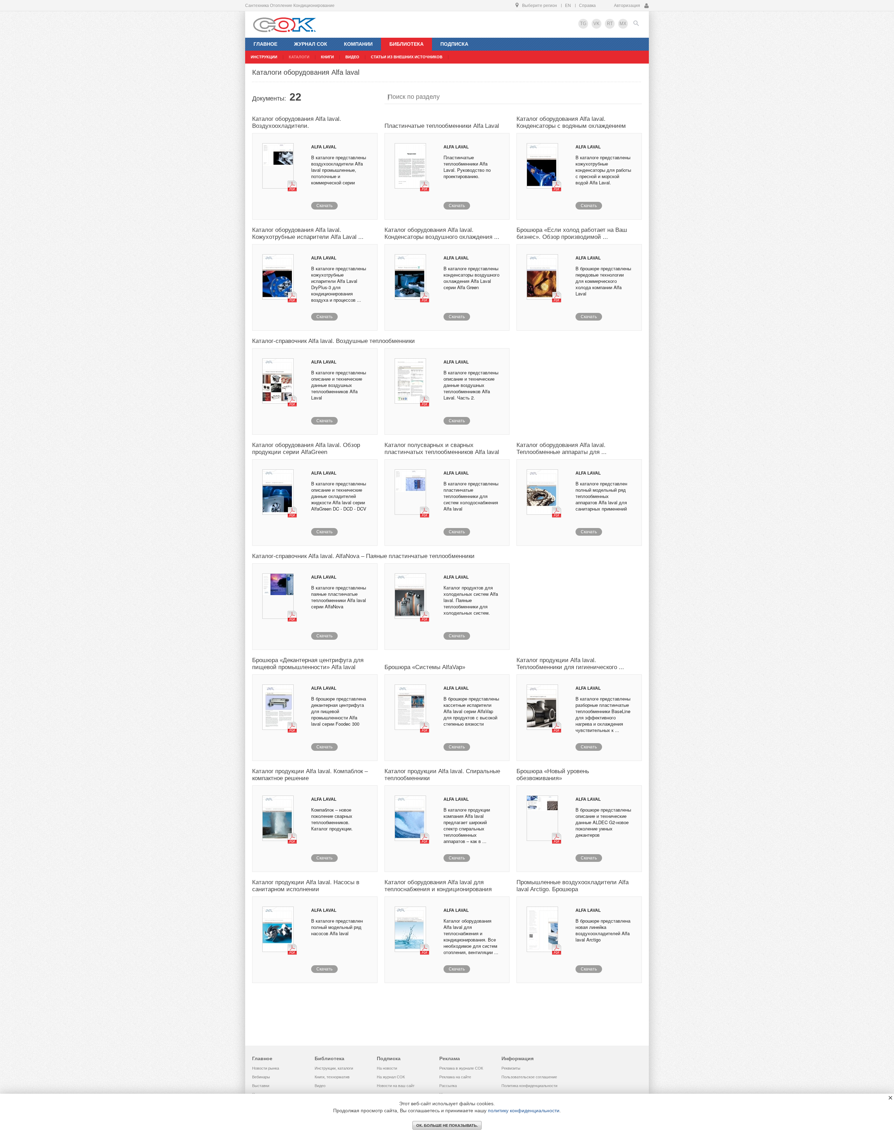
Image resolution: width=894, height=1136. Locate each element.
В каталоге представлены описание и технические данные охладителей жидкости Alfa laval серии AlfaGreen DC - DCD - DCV (338, 496)
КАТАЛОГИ (299, 57)
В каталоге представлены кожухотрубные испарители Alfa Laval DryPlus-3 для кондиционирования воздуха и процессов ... (338, 284)
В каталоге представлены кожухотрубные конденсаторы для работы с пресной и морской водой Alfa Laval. (603, 170)
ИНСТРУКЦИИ (264, 57)
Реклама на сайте (455, 1077)
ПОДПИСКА (454, 44)
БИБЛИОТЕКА (406, 44)
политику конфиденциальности (523, 1110)
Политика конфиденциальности (529, 1086)
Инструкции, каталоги (334, 1068)
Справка (587, 5)
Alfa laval (323, 147)
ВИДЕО (352, 57)
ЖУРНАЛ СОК (310, 44)
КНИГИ (327, 57)
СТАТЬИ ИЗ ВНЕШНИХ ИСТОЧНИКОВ (406, 57)
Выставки (260, 1086)
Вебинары (261, 1077)
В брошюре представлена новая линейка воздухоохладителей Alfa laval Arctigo (603, 930)
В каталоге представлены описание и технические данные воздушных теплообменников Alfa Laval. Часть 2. (471, 385)
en (568, 5)
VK (596, 23)
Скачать (324, 205)
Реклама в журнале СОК (461, 1068)
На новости (387, 1068)
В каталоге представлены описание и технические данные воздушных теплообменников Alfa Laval (338, 385)
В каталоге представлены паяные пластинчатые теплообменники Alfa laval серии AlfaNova (338, 597)
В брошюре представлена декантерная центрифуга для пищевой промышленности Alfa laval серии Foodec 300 (338, 711)
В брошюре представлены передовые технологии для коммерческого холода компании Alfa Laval (603, 281)
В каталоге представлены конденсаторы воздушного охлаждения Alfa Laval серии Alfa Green (471, 278)
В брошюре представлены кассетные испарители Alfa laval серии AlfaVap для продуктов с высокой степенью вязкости (471, 711)
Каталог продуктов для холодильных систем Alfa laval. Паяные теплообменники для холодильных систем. (471, 600)
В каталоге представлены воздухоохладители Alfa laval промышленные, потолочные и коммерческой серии (338, 170)
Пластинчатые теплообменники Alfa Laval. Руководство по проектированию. (467, 166)
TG (583, 23)
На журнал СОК (391, 1077)
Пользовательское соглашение (529, 1077)
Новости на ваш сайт (396, 1086)
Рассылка (448, 1086)
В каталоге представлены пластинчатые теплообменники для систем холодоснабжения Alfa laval (471, 496)
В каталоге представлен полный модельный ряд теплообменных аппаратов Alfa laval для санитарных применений (601, 496)
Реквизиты (510, 1068)
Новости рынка (265, 1068)
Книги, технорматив (332, 1077)
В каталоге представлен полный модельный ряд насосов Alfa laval (337, 927)
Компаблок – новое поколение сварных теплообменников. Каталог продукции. (332, 819)
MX (623, 23)
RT (610, 23)
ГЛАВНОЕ (265, 44)
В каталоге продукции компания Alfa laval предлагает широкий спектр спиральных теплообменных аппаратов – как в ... (467, 825)
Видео (320, 1086)
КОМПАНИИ (358, 44)
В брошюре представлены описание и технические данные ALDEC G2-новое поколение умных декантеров (603, 822)
